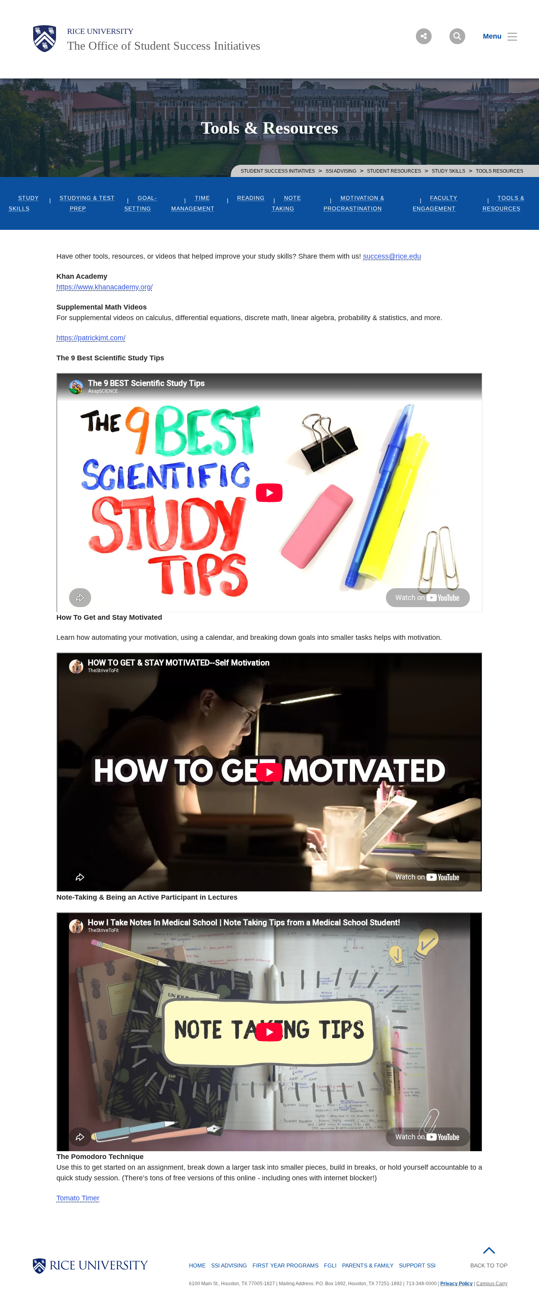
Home (197, 1265)
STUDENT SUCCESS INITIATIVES (278, 171)
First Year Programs (285, 1265)
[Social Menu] (424, 36)
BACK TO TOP (488, 1265)
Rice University (100, 31)
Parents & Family (367, 1265)
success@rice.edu (392, 256)
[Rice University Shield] (45, 39)
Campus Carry (491, 1283)
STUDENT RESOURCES (394, 171)
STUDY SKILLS (448, 171)
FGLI (330, 1265)
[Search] (457, 36)
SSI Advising (341, 171)
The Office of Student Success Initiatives (163, 45)
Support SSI (417, 1265)
